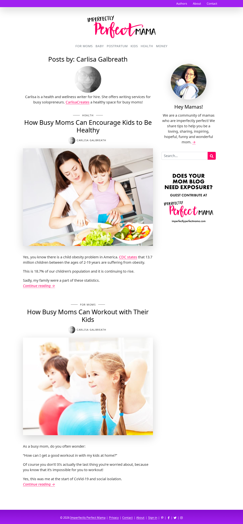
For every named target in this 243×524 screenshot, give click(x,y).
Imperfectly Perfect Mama (87, 518)
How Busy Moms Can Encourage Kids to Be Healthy (88, 126)
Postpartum (117, 46)
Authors (181, 4)
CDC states (128, 257)
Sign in (152, 518)
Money (162, 46)
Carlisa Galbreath (91, 140)
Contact (212, 4)
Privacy (114, 518)
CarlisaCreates (77, 102)
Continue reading (39, 285)
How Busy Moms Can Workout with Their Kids (88, 315)
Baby (100, 46)
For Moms (84, 46)
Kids (134, 46)
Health (147, 46)
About (197, 4)
